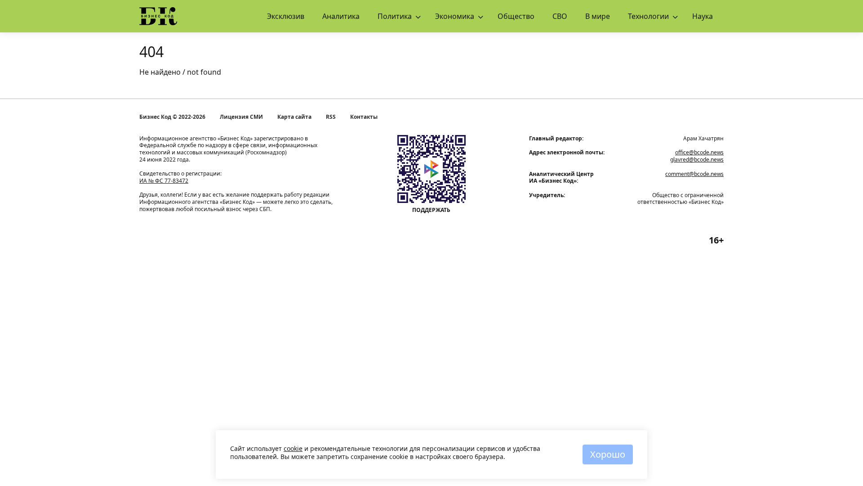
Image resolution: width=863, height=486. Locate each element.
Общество (516, 16)
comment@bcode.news (694, 174)
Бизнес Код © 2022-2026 (172, 117)
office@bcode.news (699, 152)
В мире (597, 16)
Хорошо (607, 454)
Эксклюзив (285, 16)
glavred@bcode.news (697, 159)
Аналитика (341, 16)
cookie (293, 448)
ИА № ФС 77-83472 (163, 180)
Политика (395, 16)
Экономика (454, 16)
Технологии (648, 16)
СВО (559, 16)
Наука (702, 16)
